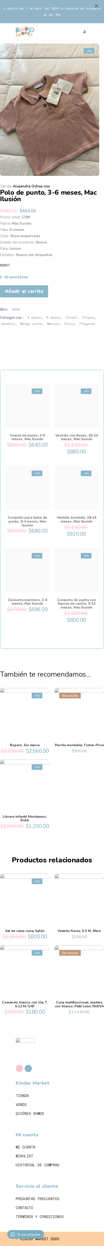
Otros (69, 323)
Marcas (53, 323)
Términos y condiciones (40, 1216)
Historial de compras (37, 1164)
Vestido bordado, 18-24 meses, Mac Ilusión (76, 519)
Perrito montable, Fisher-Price (79, 745)
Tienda (22, 1095)
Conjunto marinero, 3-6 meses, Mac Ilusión (27, 602)
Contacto (24, 1207)
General (8, 323)
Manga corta (31, 323)
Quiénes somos (30, 1113)
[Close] (96, 6)
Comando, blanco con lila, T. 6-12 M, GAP (25, 1004)
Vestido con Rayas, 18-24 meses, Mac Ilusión (76, 437)
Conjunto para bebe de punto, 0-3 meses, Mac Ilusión (27, 521)
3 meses (34, 317)
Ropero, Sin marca (25, 745)
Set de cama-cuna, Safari (25, 931)
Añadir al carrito (24, 291)
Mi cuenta (25, 1147)
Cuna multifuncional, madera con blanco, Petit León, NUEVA (79, 1004)
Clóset (71, 317)
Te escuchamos (29, 1234)
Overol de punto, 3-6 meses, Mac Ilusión (27, 437)
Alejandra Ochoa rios (31, 186)
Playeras (87, 323)
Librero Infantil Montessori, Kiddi (25, 818)
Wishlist (24, 1156)
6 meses (53, 317)
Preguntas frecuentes (37, 1198)
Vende (21, 1104)
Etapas (88, 317)
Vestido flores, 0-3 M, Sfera (79, 931)
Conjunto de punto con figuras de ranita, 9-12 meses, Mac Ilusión (76, 604)
